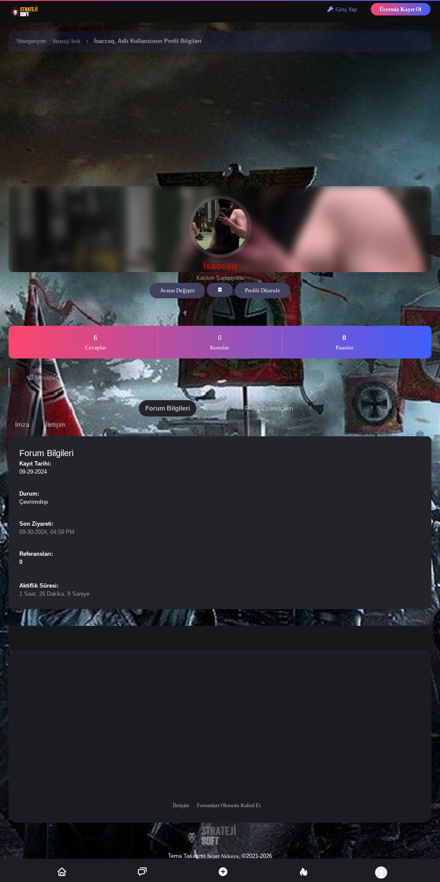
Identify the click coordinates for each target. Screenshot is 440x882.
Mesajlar (45, 377)
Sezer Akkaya (222, 856)
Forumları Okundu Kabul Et (229, 805)
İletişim (181, 805)
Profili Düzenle (262, 290)
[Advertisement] (220, 117)
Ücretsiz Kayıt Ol (400, 9)
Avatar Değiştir (177, 290)
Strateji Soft (66, 41)
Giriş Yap (345, 9)
